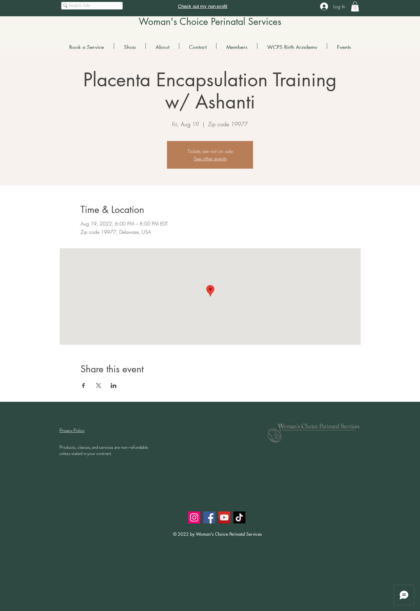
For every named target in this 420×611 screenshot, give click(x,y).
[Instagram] (194, 517)
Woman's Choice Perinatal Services (210, 21)
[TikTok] (239, 517)
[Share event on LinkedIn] (114, 385)
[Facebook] (209, 517)
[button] (355, 6)
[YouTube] (224, 517)
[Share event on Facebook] (83, 385)
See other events (210, 158)
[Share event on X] (98, 385)
